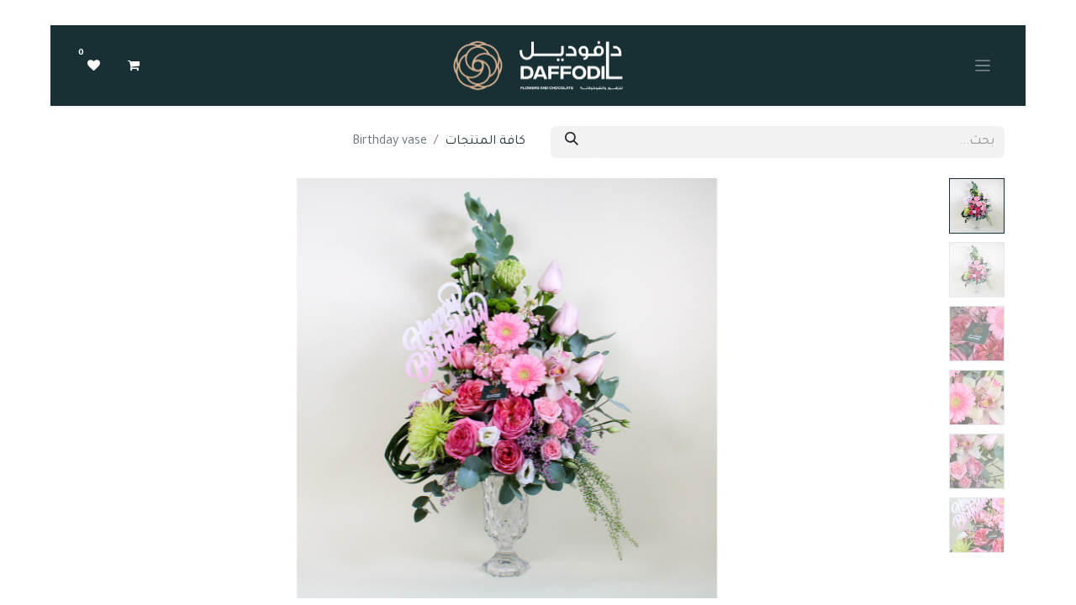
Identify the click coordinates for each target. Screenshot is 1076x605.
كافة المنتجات (485, 142)
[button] (877, 388)
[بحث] (572, 142)
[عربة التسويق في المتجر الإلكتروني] (133, 65)
